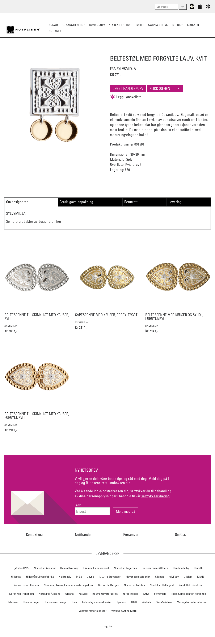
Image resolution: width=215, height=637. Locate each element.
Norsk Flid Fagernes (125, 568)
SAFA (146, 594)
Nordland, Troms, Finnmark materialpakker (68, 585)
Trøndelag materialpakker (97, 602)
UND (134, 602)
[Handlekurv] (199, 8)
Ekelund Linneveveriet (96, 568)
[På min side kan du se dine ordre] (192, 8)
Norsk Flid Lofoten (134, 585)
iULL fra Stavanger (110, 577)
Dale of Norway (69, 568)
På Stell (83, 594)
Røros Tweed (130, 594)
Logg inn (108, 626)
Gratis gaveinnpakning (76, 202)
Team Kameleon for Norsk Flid (188, 594)
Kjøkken (193, 25)
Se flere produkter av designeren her (33, 221)
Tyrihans (121, 602)
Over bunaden (118, 52)
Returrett (131, 202)
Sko (29, 52)
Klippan (159, 577)
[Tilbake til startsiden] (23, 29)
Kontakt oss (34, 534)
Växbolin (147, 602)
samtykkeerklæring (155, 496)
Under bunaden (143, 52)
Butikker (55, 31)
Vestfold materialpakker (92, 611)
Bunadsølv (97, 25)
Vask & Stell (179, 52)
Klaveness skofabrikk (138, 577)
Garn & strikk (158, 25)
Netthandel (83, 534)
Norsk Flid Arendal (44, 568)
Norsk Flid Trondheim (21, 594)
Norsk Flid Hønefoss (190, 585)
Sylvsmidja (160, 594)
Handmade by (181, 568)
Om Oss (180, 534)
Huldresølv (65, 577)
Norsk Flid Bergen (108, 585)
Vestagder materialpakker (192, 602)
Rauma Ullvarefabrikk (105, 594)
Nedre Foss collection (26, 585)
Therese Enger (31, 602)
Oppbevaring (95, 52)
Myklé (200, 577)
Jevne (90, 577)
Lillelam (188, 577)
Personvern (131, 534)
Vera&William (164, 602)
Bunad (53, 25)
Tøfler (139, 25)
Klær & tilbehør (120, 25)
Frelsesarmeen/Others (155, 568)
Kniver (162, 52)
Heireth (198, 568)
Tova (74, 602)
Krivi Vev (174, 577)
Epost (78, 505)
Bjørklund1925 (21, 568)
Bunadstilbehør (73, 25)
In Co (79, 577)
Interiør (177, 25)
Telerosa (13, 602)
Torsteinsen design (56, 602)
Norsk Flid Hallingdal (162, 585)
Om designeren (17, 202)
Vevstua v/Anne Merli (123, 611)
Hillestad (16, 577)
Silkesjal (75, 52)
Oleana (69, 594)
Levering (175, 202)
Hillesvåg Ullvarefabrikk (40, 577)
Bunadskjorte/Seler (50, 52)
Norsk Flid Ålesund (49, 594)
